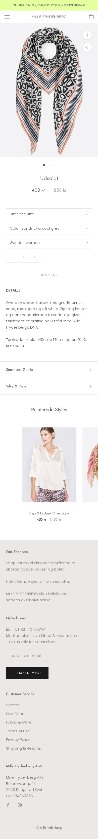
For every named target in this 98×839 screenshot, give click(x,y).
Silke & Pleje (16, 386)
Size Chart (15, 713)
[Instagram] (20, 805)
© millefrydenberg (49, 827)
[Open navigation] (7, 17)
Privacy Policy (18, 739)
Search (12, 705)
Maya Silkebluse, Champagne (49, 513)
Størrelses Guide (19, 369)
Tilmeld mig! (27, 672)
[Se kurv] (91, 16)
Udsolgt (49, 275)
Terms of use (18, 731)
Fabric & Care (18, 722)
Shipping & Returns (23, 748)
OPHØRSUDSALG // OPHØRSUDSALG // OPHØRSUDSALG (49, 5)
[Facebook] (8, 805)
